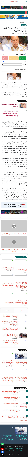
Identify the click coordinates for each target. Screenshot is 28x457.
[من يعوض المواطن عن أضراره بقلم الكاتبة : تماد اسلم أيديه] (23, 105)
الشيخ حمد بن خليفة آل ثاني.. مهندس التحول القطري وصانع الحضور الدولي (21, 302)
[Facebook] (2, 452)
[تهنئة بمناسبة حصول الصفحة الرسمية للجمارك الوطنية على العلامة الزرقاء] (23, 399)
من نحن (6, 448)
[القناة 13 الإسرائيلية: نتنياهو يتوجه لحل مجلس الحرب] (23, 405)
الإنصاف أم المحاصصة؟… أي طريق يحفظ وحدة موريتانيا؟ (7, 284)
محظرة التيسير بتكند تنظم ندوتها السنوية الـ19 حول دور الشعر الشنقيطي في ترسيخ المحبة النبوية (10, 323)
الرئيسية (24, 22)
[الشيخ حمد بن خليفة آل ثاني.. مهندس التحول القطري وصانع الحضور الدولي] (21, 296)
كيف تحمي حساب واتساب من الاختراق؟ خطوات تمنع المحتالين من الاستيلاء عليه (21, 379)
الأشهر (7, 310)
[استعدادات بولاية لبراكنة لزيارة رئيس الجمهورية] (23, 411)
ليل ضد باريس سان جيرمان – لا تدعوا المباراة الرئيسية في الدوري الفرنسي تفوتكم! (10, 316)
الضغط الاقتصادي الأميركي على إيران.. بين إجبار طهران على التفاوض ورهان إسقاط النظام (10, 342)
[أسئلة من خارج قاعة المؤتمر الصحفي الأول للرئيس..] (7, 262)
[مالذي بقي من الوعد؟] (7, 297)
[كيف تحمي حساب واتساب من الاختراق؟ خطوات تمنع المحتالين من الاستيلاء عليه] (23, 329)
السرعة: (24, 64)
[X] (2, 447)
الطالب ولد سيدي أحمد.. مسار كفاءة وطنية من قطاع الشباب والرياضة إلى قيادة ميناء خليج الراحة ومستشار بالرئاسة (10, 113)
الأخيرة (21, 310)
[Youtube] (2, 449)
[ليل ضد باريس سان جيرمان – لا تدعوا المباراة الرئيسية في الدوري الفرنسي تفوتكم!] (23, 316)
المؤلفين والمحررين (18, 450)
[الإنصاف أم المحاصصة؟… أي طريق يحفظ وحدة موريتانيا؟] (7, 278)
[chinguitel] (14, 7)
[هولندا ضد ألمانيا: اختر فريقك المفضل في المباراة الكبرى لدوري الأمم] (23, 418)
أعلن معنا (8, 450)
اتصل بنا (12, 450)
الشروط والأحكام (12, 448)
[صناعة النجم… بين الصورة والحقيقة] (21, 263)
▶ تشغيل (22, 58)
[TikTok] (2, 454)
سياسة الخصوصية (19, 448)
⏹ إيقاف (5, 58)
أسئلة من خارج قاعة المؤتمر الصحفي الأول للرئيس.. (7, 268)
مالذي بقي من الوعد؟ (9, 302)
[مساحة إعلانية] (14, 16)
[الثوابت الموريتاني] (14, 1)
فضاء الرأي (20, 22)
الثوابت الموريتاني (23, 33)
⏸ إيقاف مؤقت (14, 58)
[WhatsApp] (2, 444)
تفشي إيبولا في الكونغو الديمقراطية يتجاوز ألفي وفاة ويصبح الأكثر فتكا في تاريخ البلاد (10, 335)
